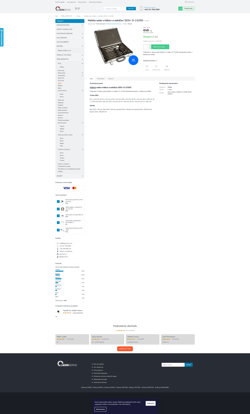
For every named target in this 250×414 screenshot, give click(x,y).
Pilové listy (61, 70)
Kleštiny (60, 86)
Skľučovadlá (61, 73)
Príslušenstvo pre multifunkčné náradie (69, 169)
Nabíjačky (60, 103)
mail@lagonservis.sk (65, 243)
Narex (61, 94)
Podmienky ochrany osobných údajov (105, 376)
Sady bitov (61, 78)
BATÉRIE (60, 46)
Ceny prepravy (82, 2)
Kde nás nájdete (60, 2)
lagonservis (63, 254)
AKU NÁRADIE (62, 38)
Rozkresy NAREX (86, 387)
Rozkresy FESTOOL (135, 387)
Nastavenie (100, 409)
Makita (62, 67)
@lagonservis (63, 257)
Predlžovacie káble (63, 120)
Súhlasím (150, 403)
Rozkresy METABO (122, 387)
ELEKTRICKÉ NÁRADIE (64, 34)
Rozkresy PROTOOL (148, 387)
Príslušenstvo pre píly (64, 166)
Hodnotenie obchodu (125, 326)
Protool (62, 160)
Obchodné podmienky (95, 2)
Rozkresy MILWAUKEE (162, 387)
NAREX (57, 270)
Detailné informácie (149, 60)
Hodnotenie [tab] (100, 79)
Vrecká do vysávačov (64, 149)
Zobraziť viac (125, 349)
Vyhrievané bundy (63, 113)
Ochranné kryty (62, 91)
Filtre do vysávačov (63, 164)
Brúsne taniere (62, 123)
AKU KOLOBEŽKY (63, 42)
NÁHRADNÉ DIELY (63, 25)
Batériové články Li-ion (64, 50)
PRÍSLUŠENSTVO (62, 59)
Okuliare (60, 118)
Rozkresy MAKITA (109, 387)
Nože (59, 63)
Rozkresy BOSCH (98, 387)
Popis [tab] (91, 79)
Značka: (127, 24)
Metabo (62, 129)
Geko (61, 146)
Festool (62, 126)
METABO (58, 281)
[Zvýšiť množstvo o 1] (150, 46)
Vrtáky (60, 83)
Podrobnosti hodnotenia (113, 24)
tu (129, 404)
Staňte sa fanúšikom (65, 251)
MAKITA (57, 277)
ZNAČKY (60, 176)
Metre (59, 88)
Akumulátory (61, 75)
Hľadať (131, 9)
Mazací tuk (61, 100)
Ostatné (60, 171)
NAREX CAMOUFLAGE (64, 29)
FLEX (56, 293)
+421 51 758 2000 (65, 246)
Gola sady (61, 81)
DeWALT (58, 289)
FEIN (56, 297)
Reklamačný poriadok (100, 379)
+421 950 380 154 (65, 249)
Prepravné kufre (62, 110)
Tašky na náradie (62, 108)
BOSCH (57, 273)
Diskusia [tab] (110, 79)
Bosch (62, 97)
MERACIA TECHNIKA (64, 55)
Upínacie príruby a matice (65, 135)
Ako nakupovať (71, 2)
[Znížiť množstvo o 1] (150, 48)
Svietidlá (60, 105)
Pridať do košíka (159, 47)
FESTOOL (58, 285)
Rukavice (60, 115)
